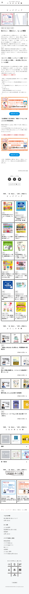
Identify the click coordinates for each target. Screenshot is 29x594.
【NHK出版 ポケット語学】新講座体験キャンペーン (8, 256)
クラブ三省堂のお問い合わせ (11, 553)
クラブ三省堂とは (8, 543)
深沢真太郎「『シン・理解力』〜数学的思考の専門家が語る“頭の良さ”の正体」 (8, 500)
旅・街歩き (7, 28)
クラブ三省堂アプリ (8, 545)
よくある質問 (7, 527)
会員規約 (6, 549)
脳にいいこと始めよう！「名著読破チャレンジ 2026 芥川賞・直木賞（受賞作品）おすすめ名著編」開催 (21, 220)
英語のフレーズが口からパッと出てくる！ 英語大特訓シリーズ (21, 275)
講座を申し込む (14, 113)
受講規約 (6, 531)
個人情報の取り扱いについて (11, 518)
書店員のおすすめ (19, 215)
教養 (3, 28)
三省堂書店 (14, 582)
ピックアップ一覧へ (14, 184)
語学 (12, 28)
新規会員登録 (7, 540)
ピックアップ (8, 509)
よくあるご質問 (7, 551)
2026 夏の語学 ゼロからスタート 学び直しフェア (7, 216)
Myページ (6, 547)
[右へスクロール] (27, 19)
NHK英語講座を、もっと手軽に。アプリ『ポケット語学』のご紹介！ (21, 256)
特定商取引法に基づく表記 (10, 529)
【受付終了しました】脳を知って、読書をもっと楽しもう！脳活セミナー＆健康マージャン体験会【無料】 (21, 299)
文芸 (22, 496)
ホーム (2, 509)
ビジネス (4, 496)
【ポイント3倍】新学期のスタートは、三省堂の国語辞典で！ (8, 317)
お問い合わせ (7, 520)
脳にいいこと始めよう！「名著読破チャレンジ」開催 (8, 297)
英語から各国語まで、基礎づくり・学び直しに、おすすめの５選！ (8, 275)
